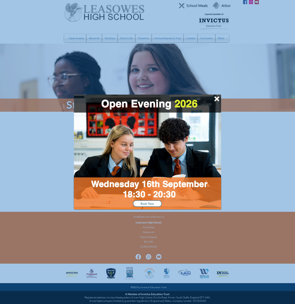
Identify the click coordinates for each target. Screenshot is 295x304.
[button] (216, 98)
